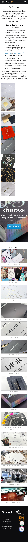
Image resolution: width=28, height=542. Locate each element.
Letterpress (14, 337)
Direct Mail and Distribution (14, 466)
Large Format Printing (14, 502)
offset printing (17, 53)
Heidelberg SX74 (14, 484)
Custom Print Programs (14, 447)
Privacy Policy (7, 528)
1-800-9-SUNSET (7, 518)
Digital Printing (14, 282)
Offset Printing (14, 264)
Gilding (14, 409)
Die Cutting (14, 392)
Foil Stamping (14, 355)
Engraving (14, 300)
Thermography (14, 373)
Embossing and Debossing (14, 319)
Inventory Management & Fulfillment (14, 428)
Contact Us (15, 226)
